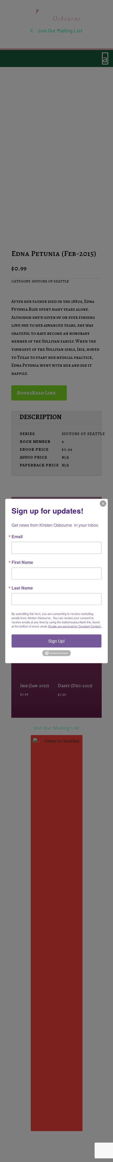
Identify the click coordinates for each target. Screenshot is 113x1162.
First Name (22, 562)
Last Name (22, 588)
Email (17, 536)
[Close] (103, 503)
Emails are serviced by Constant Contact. (74, 626)
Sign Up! (56, 641)
